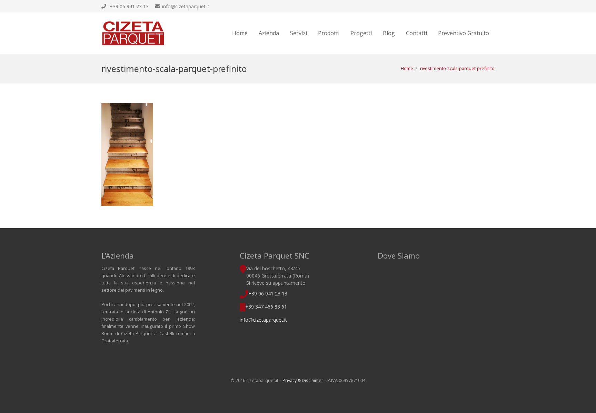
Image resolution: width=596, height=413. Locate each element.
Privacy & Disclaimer (302, 380)
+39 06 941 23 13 (267, 293)
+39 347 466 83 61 (266, 306)
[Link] (133, 33)
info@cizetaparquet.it (263, 319)
